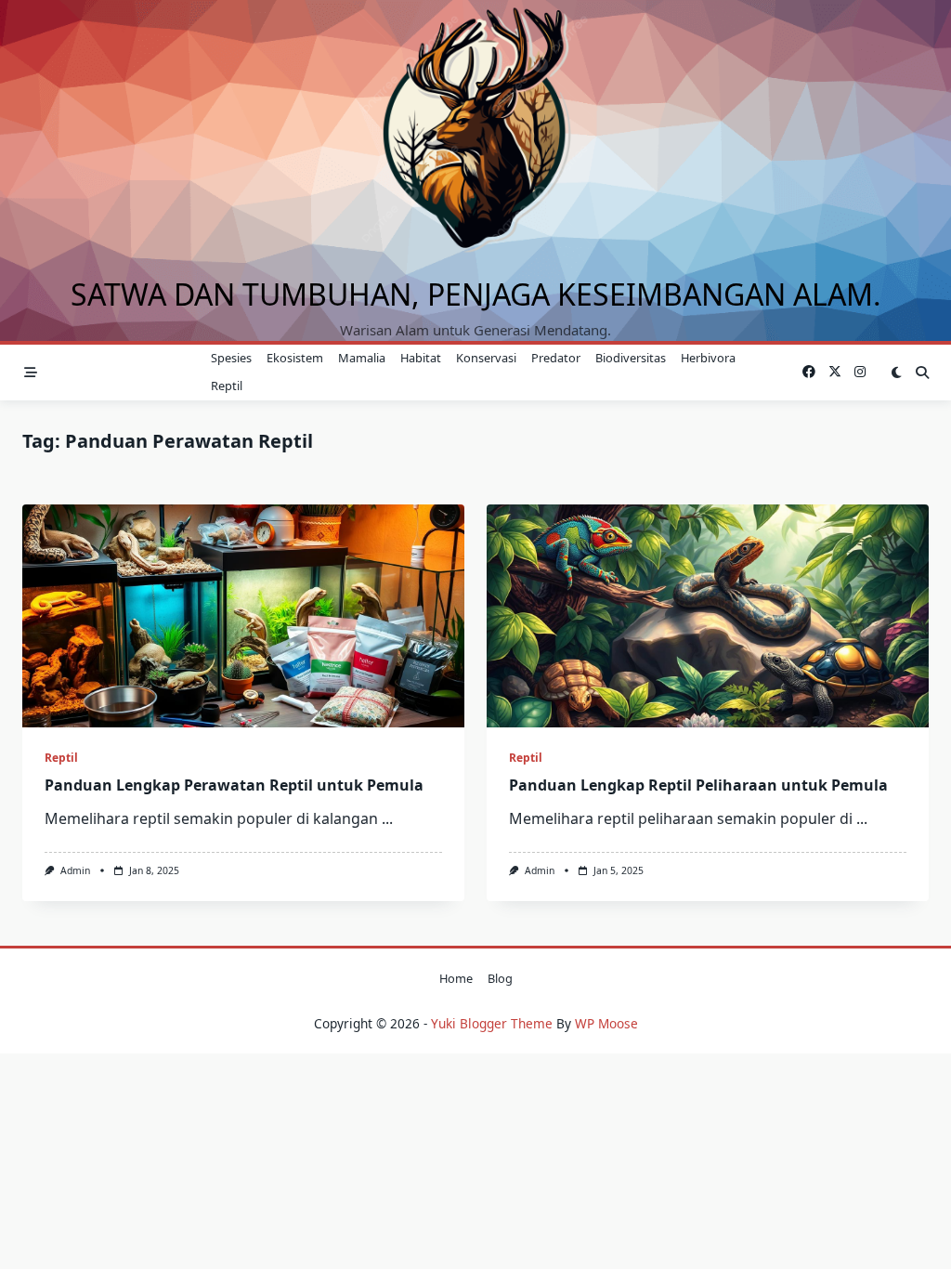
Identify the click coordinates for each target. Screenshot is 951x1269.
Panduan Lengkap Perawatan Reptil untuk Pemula (234, 785)
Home (456, 978)
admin (75, 870)
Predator (555, 357)
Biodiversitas (630, 357)
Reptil (226, 385)
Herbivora (708, 357)
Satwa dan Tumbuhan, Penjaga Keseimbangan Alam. (476, 294)
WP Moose (606, 1023)
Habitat (420, 357)
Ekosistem (295, 357)
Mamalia (361, 357)
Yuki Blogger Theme (492, 1023)
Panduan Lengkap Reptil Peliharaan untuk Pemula (698, 785)
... (387, 818)
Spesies (231, 357)
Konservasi (486, 357)
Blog (500, 978)
